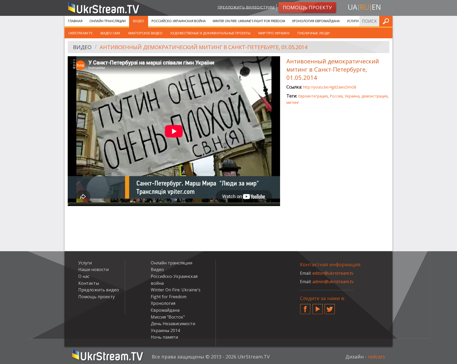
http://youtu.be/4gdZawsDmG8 (329, 87)
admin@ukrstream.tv (333, 281)
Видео (138, 21)
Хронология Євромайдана (316, 21)
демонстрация (374, 96)
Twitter (330, 307)
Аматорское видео (145, 33)
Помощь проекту (96, 297)
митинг (292, 102)
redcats (376, 356)
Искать (386, 21)
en (376, 7)
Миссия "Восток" (168, 317)
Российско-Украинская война (179, 21)
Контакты (88, 283)
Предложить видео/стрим (246, 7)
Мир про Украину (274, 33)
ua (352, 7)
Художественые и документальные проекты (210, 33)
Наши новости (93, 269)
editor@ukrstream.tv (332, 273)
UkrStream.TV (80, 33)
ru (364, 7)
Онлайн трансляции (107, 21)
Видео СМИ (110, 33)
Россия (336, 96)
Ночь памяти (164, 337)
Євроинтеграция (313, 96)
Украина (352, 96)
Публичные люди (314, 33)
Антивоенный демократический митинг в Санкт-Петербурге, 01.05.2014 (203, 47)
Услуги (353, 21)
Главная (75, 21)
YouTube (317, 307)
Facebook (305, 307)
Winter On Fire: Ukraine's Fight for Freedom (249, 21)
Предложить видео (98, 290)
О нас (83, 276)
